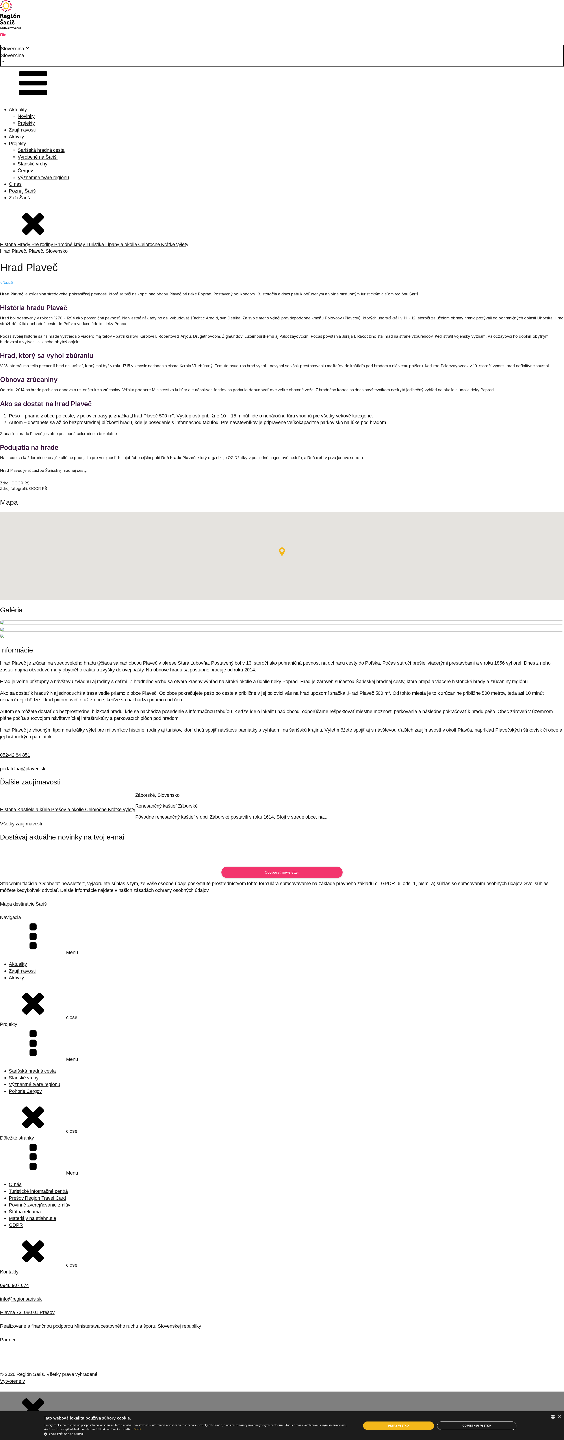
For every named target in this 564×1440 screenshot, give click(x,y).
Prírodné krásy (70, 244)
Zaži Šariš (19, 197)
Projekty (26, 123)
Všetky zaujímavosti (21, 824)
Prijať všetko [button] (398, 1425)
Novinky (26, 116)
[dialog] (282, 1425)
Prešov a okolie (68, 809)
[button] (282, 55)
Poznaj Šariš (22, 191)
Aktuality (18, 109)
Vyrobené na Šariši (38, 157)
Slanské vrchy (32, 164)
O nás (15, 184)
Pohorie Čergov (25, 1091)
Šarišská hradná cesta (41, 150)
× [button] (559, 1416)
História (8, 244)
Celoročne (149, 244)
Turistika (95, 244)
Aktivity (16, 136)
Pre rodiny (43, 244)
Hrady (24, 244)
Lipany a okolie (121, 244)
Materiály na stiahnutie (32, 1218)
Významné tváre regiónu (43, 177)
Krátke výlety (174, 244)
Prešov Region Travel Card (37, 1198)
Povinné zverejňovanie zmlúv (39, 1205)
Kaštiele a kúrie (34, 809)
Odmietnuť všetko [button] (476, 1425)
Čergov (25, 170)
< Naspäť (6, 282)
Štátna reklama (25, 1211)
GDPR (16, 1225)
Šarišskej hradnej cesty (65, 470)
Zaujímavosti (22, 130)
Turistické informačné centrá (38, 1191)
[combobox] (553, 1417)
